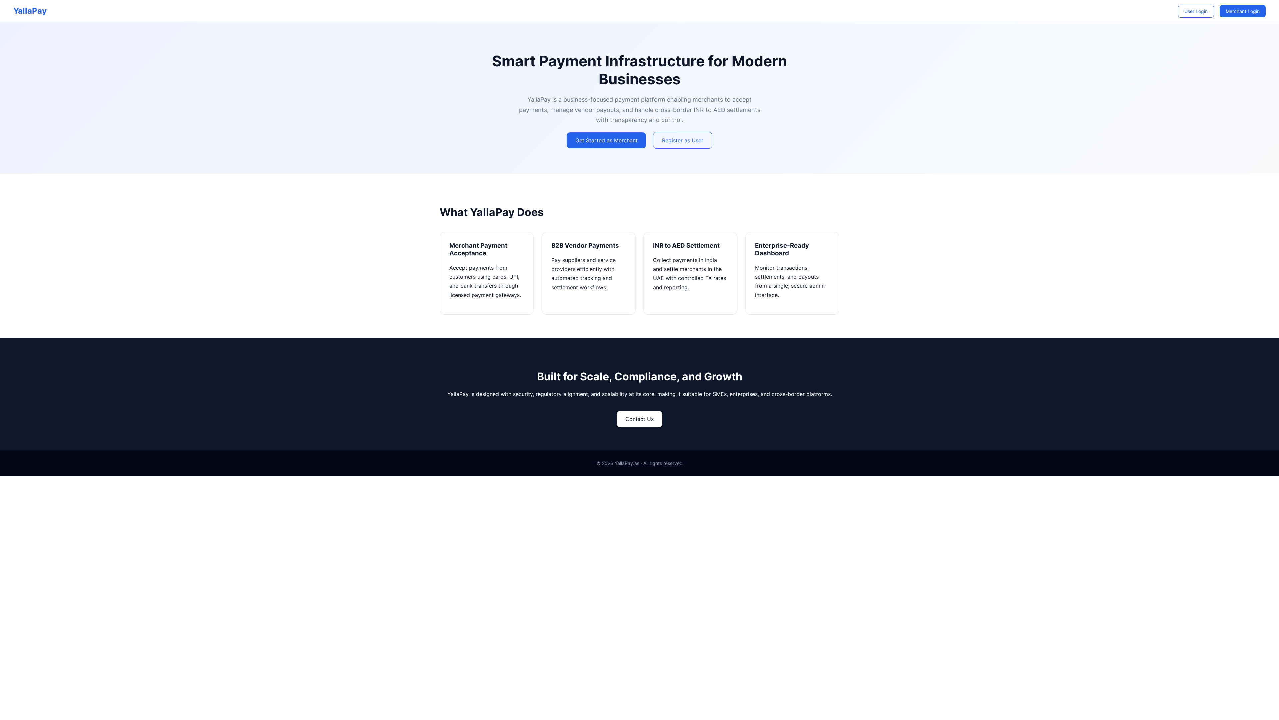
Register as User (682, 140)
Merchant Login (1243, 11)
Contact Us (639, 419)
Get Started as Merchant (606, 140)
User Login (1196, 11)
